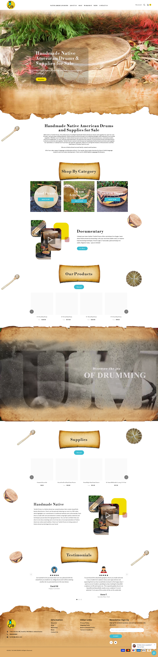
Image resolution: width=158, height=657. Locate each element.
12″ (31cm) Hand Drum (42, 317)
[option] (45, 196)
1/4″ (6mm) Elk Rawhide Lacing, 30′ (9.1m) (116, 482)
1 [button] (76, 599)
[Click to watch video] (50, 239)
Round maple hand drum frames (91, 482)
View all (79, 287)
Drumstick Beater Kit (42, 482)
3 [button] (81, 599)
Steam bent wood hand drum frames (67, 482)
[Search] (144, 5)
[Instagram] (115, 642)
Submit (115, 636)
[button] (32, 312)
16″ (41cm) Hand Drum (91, 317)
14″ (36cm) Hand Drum (66, 317)
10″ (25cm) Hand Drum (116, 317)
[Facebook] (111, 642)
